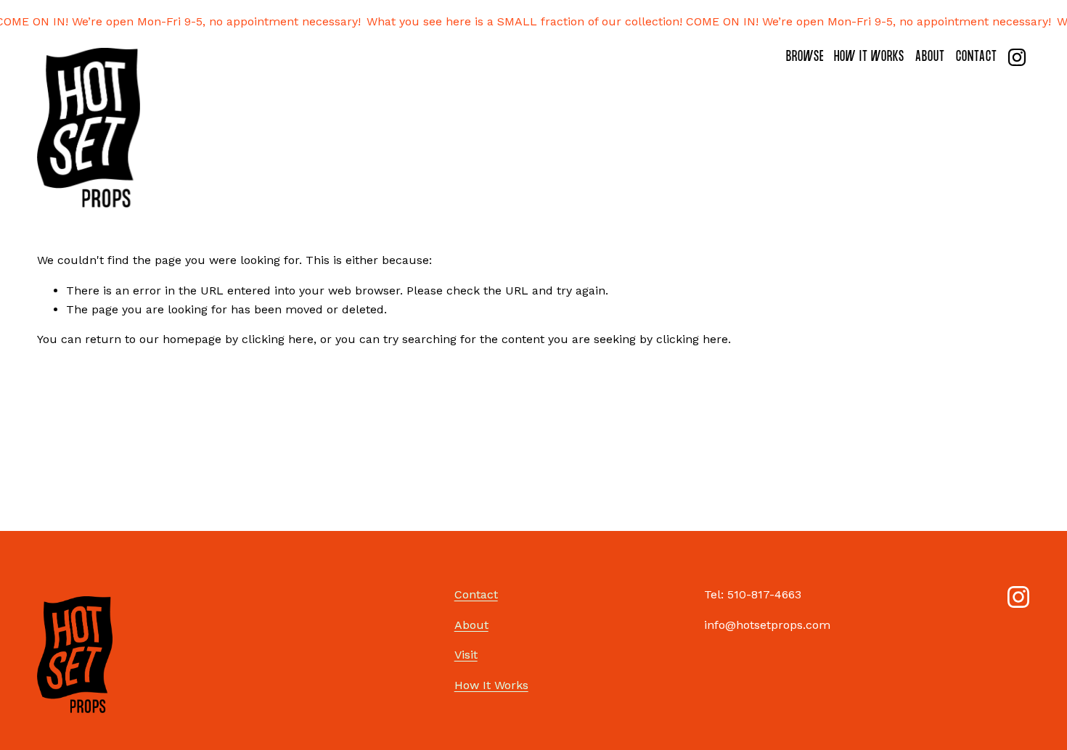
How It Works (869, 58)
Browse (805, 58)
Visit (466, 655)
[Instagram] (1017, 57)
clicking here (278, 339)
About (930, 58)
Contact (976, 58)
